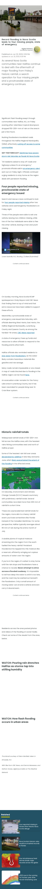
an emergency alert (31, 168)
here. (27, 375)
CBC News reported (26, 332)
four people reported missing (17, 202)
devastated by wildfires (11, 457)
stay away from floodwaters (14, 356)
